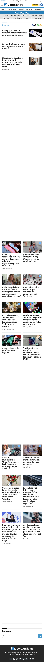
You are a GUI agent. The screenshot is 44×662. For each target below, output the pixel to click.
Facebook (11, 659)
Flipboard (26, 659)
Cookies (11, 654)
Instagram (17, 659)
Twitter (14, 659)
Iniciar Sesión (41, 4)
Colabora (35, 5)
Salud (8, 9)
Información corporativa (13, 653)
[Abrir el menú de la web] (2, 5)
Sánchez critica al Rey (13, 1)
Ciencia (3, 9)
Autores (32, 654)
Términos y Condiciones (30, 653)
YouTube (20, 659)
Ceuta (30, 1)
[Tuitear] (35, 25)
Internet (13, 9)
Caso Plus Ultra (24, 1)
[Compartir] (33, 25)
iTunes (33, 659)
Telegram (30, 659)
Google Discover (23, 659)
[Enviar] (38, 25)
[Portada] (14, 4)
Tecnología (21, 9)
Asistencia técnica (22, 654)
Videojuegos (29, 9)
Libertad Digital (22, 648)
